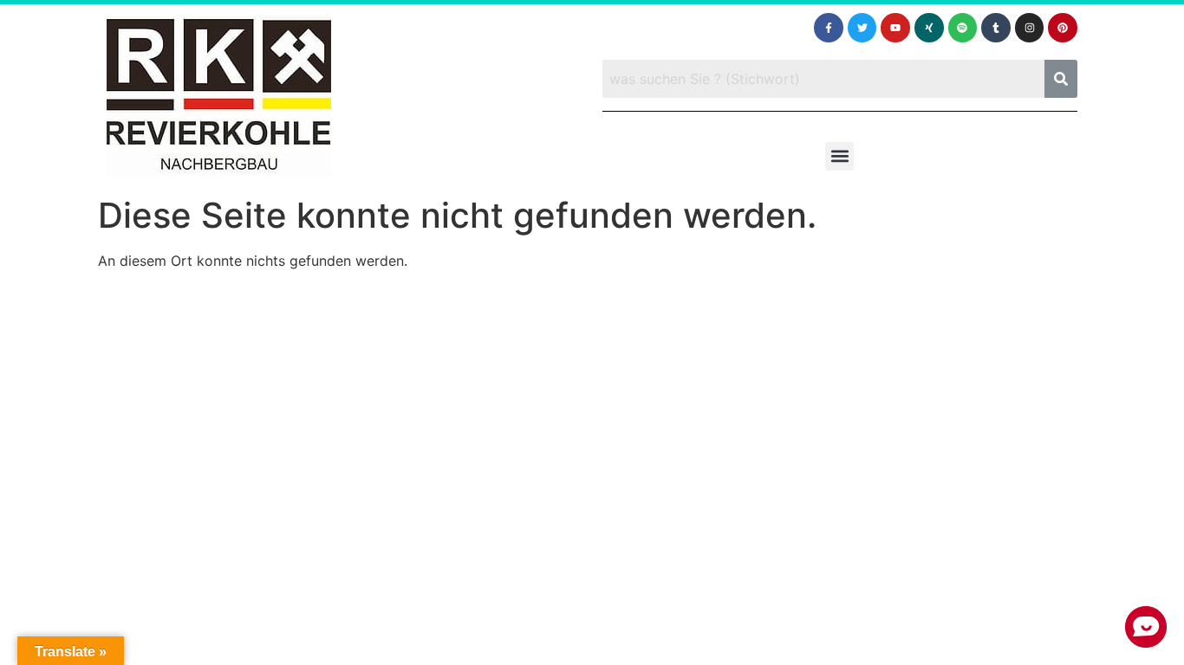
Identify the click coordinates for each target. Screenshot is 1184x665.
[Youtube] (895, 27)
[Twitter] (862, 27)
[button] (839, 156)
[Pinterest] (1062, 27)
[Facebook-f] (828, 27)
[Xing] (929, 27)
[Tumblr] (996, 27)
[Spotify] (963, 27)
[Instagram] (1029, 27)
